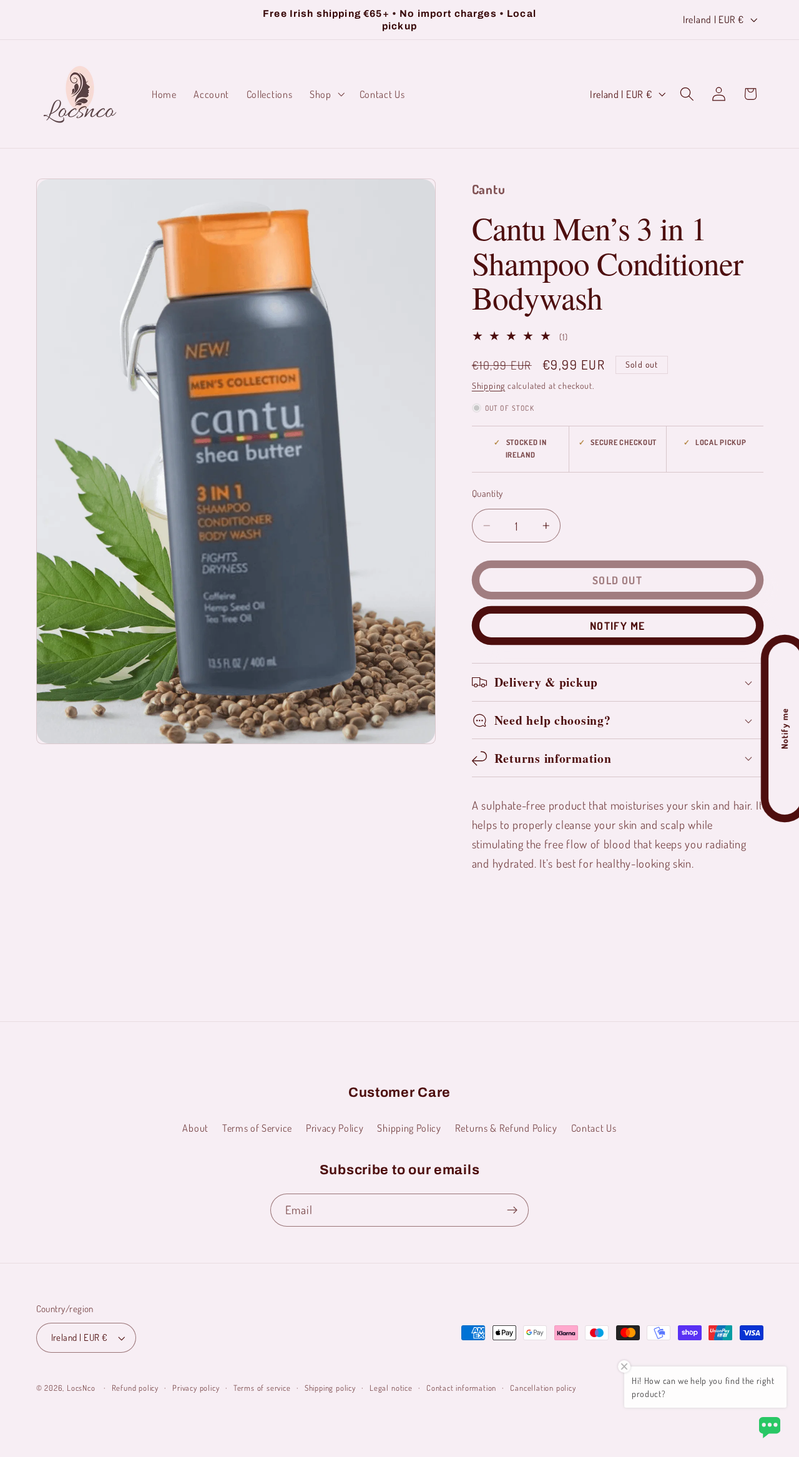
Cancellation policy (543, 1388)
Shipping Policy (409, 1127)
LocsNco (81, 1388)
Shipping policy (330, 1388)
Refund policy (135, 1388)
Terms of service (262, 1388)
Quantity (487, 493)
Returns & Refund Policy (506, 1127)
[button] (326, 94)
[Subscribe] (512, 1210)
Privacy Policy (335, 1127)
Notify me (617, 625)
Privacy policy (195, 1388)
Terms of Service (257, 1127)
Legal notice (391, 1388)
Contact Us (594, 1127)
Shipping (488, 385)
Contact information (461, 1388)
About (195, 1127)
